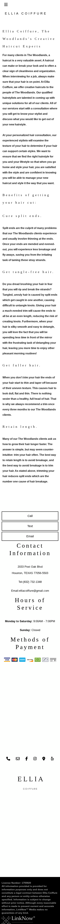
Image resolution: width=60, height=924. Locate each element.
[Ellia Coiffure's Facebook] (26, 759)
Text (30, 526)
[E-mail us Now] (17, 759)
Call (30, 516)
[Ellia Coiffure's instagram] (35, 759)
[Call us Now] (8, 759)
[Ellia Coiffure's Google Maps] (44, 759)
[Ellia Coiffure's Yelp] (52, 759)
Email (30, 536)
